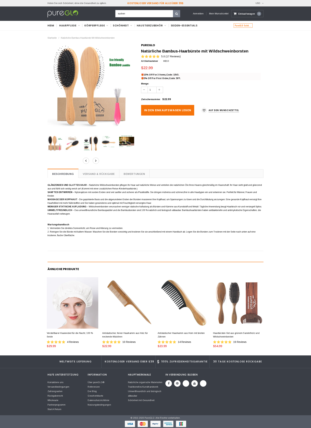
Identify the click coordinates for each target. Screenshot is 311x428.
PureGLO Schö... (243, 25)
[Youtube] (194, 383)
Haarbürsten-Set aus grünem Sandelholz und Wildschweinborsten (236, 335)
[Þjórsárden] (203, 383)
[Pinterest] (177, 383)
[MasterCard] (143, 423)
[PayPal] (155, 423)
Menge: (145, 83)
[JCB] (181, 423)
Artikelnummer (149, 61)
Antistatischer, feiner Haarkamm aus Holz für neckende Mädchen (125, 335)
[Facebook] (168, 383)
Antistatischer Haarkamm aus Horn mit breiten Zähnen (181, 335)
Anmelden (198, 13)
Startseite (52, 38)
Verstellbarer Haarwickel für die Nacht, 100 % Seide (70, 335)
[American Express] (168, 423)
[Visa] (130, 423)
